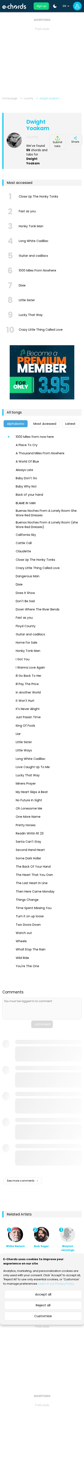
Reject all (43, 1305)
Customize (43, 1316)
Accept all (43, 1294)
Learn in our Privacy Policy (56, 1284)
